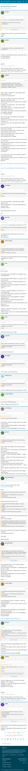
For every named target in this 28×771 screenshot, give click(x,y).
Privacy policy (21, 754)
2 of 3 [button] (14, 732)
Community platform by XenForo (12, 769)
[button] (1, 1)
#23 (26, 80)
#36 (26, 548)
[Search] (26, 1)
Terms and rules (13, 754)
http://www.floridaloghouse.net (15, 71)
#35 (26, 482)
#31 (26, 380)
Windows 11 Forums (6, 766)
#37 (26, 588)
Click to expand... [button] (14, 29)
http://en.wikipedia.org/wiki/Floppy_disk (10, 618)
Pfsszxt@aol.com (5, 20)
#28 (26, 322)
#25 (26, 222)
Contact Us (23, 760)
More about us (5, 754)
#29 (26, 341)
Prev (10, 732)
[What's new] (23, 1)
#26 (26, 246)
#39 (26, 662)
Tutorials (4, 760)
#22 (26, 45)
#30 (26, 360)
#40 (26, 709)
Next (18, 732)
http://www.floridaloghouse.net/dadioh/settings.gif (13, 168)
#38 (26, 627)
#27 (26, 268)
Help (3, 756)
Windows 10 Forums (6, 764)
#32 (26, 399)
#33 (26, 413)
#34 (26, 437)
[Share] (24, 17)
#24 (26, 190)
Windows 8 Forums (6, 762)
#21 (26, 17)
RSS (25, 762)
